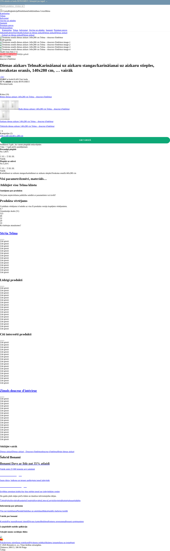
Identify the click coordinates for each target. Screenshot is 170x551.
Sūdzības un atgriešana (32, 511)
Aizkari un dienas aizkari (33, 33)
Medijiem (44, 521)
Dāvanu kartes (34, 521)
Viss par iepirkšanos (8, 511)
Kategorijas (11, 33)
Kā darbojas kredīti (60, 511)
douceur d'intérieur (50, 451)
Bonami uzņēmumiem (74, 521)
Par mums (11, 521)
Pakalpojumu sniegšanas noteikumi (14, 542)
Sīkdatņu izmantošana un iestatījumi (60, 542)
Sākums (3, 33)
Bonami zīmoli (22, 521)
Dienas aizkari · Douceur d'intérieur (27, 451)
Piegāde (20, 511)
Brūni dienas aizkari (66, 451)
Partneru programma (56, 521)
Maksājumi (47, 511)
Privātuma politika (37, 542)
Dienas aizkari (61, 33)
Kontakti (3, 521)
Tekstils (19, 33)
